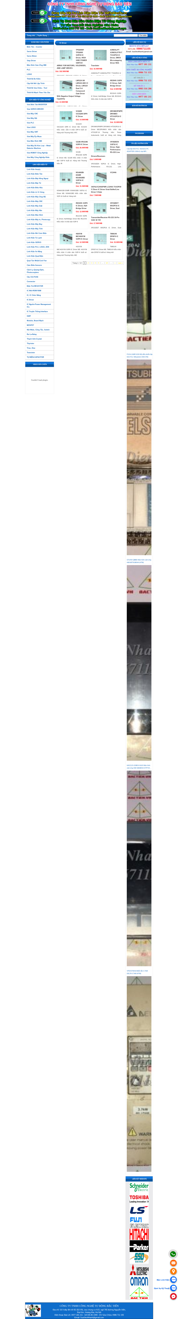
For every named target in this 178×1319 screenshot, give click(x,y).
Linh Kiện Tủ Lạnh (34, 238)
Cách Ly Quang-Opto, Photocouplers (35, 271)
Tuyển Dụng (42, 35)
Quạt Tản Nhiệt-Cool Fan (37, 261)
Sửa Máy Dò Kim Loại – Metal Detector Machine (39, 147)
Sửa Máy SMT (32, 132)
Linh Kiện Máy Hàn (34, 210)
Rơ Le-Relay (32, 334)
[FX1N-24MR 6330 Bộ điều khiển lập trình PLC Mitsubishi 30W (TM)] (139, 457)
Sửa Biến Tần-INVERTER (37, 105)
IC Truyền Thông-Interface (37, 311)
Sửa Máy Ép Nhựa (34, 136)
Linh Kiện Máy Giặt (34, 206)
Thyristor (30, 343)
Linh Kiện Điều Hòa (34, 188)
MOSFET (30, 325)
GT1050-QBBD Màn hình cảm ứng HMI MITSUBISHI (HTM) (139, 561)
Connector (31, 281)
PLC (28, 70)
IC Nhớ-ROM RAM (34, 291)
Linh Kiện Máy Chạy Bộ (36, 197)
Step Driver (31, 61)
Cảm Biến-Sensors (34, 265)
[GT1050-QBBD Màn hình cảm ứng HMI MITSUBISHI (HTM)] (139, 663)
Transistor (31, 353)
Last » (120, 263)
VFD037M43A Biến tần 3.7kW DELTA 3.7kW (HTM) (137, 972)
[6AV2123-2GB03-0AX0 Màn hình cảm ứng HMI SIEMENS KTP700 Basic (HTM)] (139, 868)
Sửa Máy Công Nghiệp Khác (38, 157)
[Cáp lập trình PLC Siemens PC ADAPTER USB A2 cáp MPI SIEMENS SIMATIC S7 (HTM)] (139, 252)
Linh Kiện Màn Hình (35, 215)
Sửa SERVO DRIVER (35, 109)
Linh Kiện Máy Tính (35, 229)
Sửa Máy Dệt (32, 118)
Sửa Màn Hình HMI (34, 141)
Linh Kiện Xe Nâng (34, 251)
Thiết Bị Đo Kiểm (34, 79)
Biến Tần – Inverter (34, 47)
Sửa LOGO (31, 127)
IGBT (29, 316)
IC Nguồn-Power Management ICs (39, 305)
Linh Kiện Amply (33, 169)
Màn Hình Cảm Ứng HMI (36, 65)
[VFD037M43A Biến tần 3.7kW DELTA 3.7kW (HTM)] (139, 1074)
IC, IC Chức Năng (34, 295)
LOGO (29, 74)
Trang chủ (31, 35)
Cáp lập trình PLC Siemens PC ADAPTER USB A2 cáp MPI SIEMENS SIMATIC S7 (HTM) (138, 150)
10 (107, 263)
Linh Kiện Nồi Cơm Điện (37, 233)
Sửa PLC (30, 123)
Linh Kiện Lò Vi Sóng (35, 192)
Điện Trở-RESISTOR (35, 286)
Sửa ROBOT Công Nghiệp (37, 153)
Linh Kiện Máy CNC (34, 201)
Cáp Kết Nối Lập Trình (36, 83)
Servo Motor (32, 56)
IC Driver (30, 300)
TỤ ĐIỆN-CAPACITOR (35, 357)
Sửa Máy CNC (32, 114)
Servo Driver (32, 51)
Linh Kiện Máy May (34, 224)
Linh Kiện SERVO (34, 242)
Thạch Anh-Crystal (34, 339)
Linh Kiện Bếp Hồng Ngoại (37, 178)
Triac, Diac (31, 348)
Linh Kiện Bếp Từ (34, 183)
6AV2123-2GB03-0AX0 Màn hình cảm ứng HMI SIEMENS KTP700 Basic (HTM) (138, 766)
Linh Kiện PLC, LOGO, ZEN (38, 247)
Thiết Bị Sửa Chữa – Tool (37, 88)
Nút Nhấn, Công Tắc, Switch (38, 330)
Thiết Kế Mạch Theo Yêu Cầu (38, 93)
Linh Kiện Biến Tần (34, 174)
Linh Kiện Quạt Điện (35, 256)
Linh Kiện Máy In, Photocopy (38, 220)
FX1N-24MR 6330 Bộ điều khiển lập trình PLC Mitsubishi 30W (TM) (139, 355)
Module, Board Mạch (35, 321)
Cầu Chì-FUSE (32, 277)
